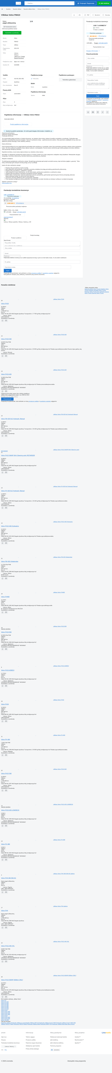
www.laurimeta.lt (8, 217)
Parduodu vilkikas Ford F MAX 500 (66, 1022)
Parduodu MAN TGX (46, 1024)
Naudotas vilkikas (6, 1022)
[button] (74, 15)
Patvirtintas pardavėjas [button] (13, 196)
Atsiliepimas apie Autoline (33, 1046)
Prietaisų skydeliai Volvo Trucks (97, 290)
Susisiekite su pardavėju (12, 32)
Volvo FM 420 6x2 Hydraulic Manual (13, 419)
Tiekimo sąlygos (30, 1037)
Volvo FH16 (5, 303)
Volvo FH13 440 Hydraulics (10, 526)
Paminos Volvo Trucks (91, 291)
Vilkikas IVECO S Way (7, 1024)
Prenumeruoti (7, 399)
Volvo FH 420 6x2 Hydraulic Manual (12, 491)
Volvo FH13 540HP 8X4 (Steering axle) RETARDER (18, 455)
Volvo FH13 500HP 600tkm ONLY (12, 980)
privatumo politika (36, 273)
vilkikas (16, 45)
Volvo (15, 38)
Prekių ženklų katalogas (32, 1049)
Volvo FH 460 (5, 739)
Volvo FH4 (4, 910)
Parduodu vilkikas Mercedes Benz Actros (63, 1024)
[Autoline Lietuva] (7, 3)
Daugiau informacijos (92, 51)
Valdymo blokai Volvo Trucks (93, 289)
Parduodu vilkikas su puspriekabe (20, 1022)
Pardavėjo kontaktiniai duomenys (10, 1043)
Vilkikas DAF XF (34, 1022)
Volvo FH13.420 (6, 374)
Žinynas (3, 1040)
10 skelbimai (15, 198)
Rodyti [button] (15, 212)
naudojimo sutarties (48, 273)
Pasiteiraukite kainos (10, 26)
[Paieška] (26, 3)
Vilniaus (16, 55)
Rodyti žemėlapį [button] (34, 235)
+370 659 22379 (21, 212)
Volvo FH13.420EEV (7, 670)
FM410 (16, 41)
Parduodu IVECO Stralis (20, 1024)
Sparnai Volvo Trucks (98, 293)
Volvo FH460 (5, 597)
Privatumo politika (31, 1040)
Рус (6, 1049)
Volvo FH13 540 (6, 773)
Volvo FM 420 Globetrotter (9, 561)
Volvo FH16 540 (6, 339)
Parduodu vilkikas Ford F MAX (47, 1022)
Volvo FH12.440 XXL (8, 946)
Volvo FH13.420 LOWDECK (10, 810)
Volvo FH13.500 (6, 632)
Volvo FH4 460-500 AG (8, 878)
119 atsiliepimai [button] (20, 203)
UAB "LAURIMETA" (9, 194)
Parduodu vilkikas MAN (33, 1024)
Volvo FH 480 (5, 844)
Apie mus (3, 1037)
